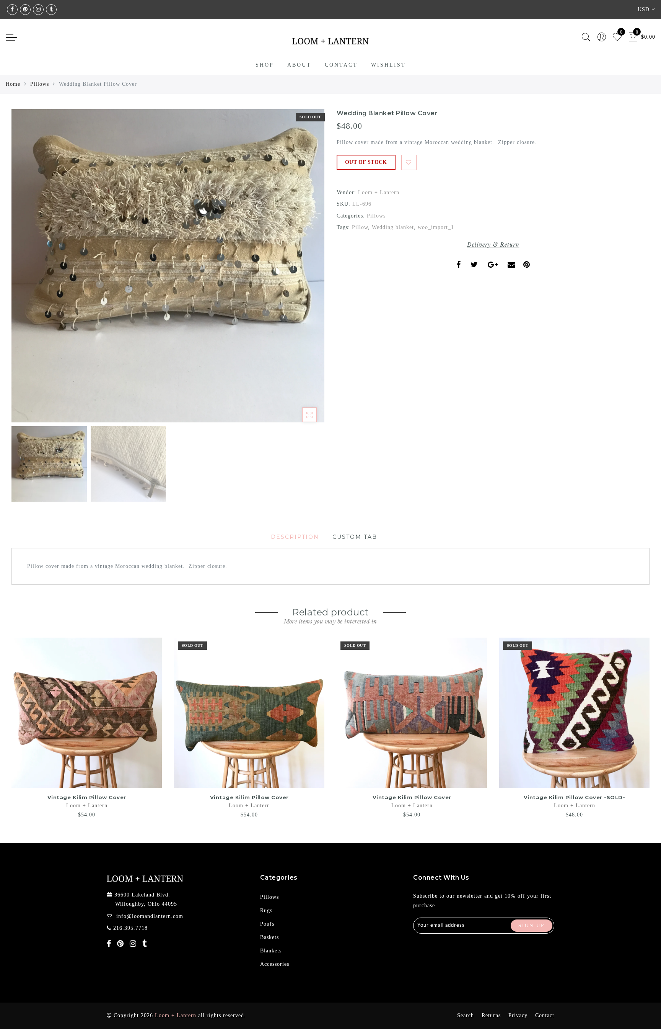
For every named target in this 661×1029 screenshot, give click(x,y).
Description (295, 536)
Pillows (39, 84)
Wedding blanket (393, 227)
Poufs (267, 924)
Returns (491, 1015)
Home (13, 84)
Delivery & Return (493, 244)
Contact (341, 65)
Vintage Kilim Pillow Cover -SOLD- (574, 797)
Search (465, 1015)
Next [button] (300, 270)
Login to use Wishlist (409, 162)
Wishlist (388, 65)
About (299, 65)
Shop (265, 65)
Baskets (269, 937)
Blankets (271, 951)
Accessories (274, 964)
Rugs (266, 910)
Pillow (360, 227)
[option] (167, 265)
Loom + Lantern (378, 192)
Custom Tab (354, 536)
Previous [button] (25, 270)
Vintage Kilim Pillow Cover (86, 797)
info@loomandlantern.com (149, 916)
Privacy (517, 1015)
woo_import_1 (436, 227)
